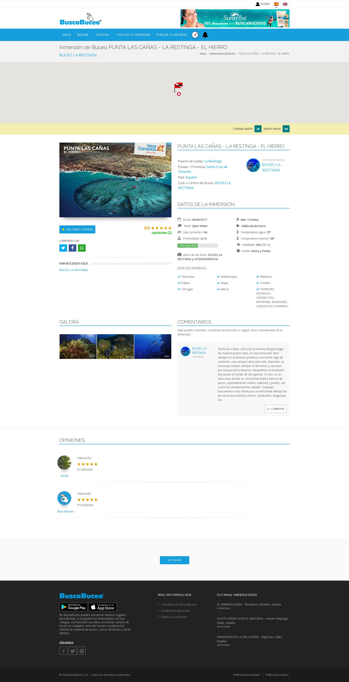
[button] (178, 88)
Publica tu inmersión (133, 35)
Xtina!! (64, 476)
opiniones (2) (161, 233)
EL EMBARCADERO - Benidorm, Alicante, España (249, 604)
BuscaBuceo (65, 511)
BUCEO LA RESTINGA (78, 55)
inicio (66, 35)
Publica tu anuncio (171, 35)
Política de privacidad (246, 675)
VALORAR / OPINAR (79, 229)
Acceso (265, 4)
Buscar (82, 35)
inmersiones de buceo (222, 53)
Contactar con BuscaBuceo (179, 604)
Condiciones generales (175, 611)
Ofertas (102, 35)
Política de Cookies (277, 675)
